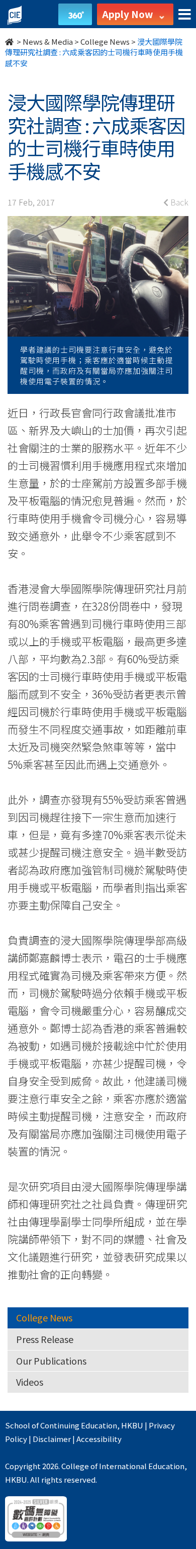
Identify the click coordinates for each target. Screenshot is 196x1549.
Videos (29, 1381)
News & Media (48, 41)
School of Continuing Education (61, 1425)
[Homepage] (10, 41)
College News (105, 41)
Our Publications (51, 1360)
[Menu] (184, 15)
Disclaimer (52, 1438)
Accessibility (99, 1438)
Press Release (44, 1339)
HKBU (132, 1425)
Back (178, 202)
